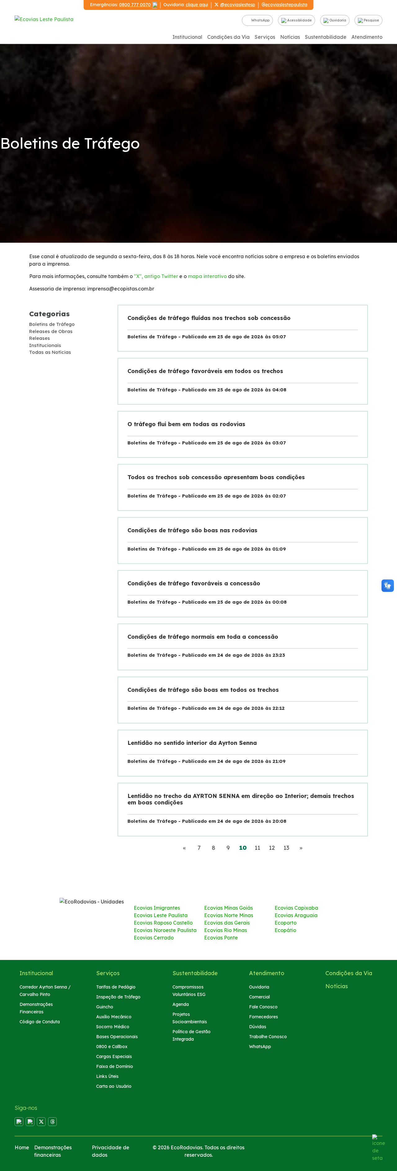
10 (244, 847)
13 (286, 847)
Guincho (104, 1007)
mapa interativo (207, 276)
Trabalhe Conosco (268, 1036)
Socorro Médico (112, 1026)
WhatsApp (260, 20)
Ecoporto (285, 923)
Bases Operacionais (117, 1036)
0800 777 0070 (135, 4)
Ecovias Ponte (221, 938)
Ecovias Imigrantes (157, 908)
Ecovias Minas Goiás (228, 908)
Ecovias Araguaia (296, 915)
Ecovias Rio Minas (225, 930)
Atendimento (366, 37)
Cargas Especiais (114, 1056)
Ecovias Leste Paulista (161, 915)
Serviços (265, 37)
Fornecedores (263, 1017)
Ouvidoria (337, 20)
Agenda (180, 1004)
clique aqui (197, 4)
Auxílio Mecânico (114, 1017)
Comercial (259, 997)
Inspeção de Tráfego (118, 997)
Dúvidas (257, 1026)
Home (22, 1147)
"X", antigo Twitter (156, 276)
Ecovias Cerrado (154, 938)
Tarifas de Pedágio (116, 987)
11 (257, 847)
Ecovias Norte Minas (228, 915)
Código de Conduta (40, 1022)
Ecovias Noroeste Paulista (165, 930)
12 (272, 847)
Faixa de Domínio (114, 1066)
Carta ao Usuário (114, 1086)
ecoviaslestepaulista (286, 4)
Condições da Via (228, 37)
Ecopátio (285, 930)
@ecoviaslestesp (237, 4)
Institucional (187, 37)
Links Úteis (107, 1076)
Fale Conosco (263, 1007)
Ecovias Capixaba (296, 908)
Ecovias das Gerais (227, 923)
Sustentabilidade (325, 37)
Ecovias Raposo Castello (163, 923)
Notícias (290, 37)
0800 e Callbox (111, 1046)
